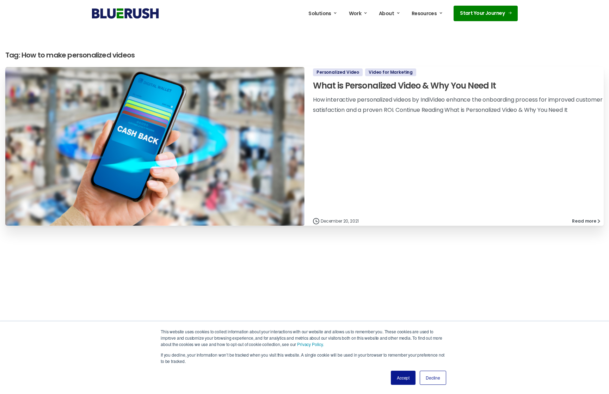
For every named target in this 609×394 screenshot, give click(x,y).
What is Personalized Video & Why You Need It (404, 85)
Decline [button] (433, 378)
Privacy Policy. (310, 344)
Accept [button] (403, 378)
